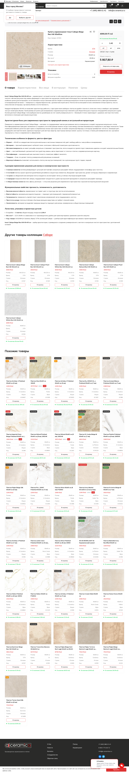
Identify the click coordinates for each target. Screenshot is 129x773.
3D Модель (26, 66)
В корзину (111, 72)
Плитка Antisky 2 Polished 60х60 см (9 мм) (64, 382)
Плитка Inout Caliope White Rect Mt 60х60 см (14, 319)
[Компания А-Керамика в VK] (100, 756)
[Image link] (19, 745)
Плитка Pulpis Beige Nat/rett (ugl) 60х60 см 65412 (111, 648)
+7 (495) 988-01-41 (105, 744)
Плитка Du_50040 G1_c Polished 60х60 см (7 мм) (87, 382)
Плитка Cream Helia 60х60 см (88, 595)
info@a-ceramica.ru (105, 751)
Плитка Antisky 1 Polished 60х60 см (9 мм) (15, 382)
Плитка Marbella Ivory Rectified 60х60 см (111, 542)
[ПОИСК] (104, 6)
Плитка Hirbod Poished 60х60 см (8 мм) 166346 (39, 435)
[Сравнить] (90, 32)
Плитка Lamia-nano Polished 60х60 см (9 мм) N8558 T (39, 542)
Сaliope (48, 235)
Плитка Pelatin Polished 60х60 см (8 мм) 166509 (111, 435)
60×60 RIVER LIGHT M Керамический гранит (87, 542)
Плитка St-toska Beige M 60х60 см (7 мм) (88, 435)
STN (93, 48)
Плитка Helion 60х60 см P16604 (39, 595)
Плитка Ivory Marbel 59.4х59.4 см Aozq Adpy (87, 488)
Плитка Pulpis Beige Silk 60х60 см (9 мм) (14, 488)
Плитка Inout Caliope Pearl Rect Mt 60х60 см (113, 266)
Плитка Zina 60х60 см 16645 (38, 382)
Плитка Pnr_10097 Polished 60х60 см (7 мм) (39, 488)
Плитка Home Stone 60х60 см (112, 595)
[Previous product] (111, 21)
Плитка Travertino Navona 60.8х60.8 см (40, 648)
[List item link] (59, 744)
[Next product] (119, 21)
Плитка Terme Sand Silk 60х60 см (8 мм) (14, 701)
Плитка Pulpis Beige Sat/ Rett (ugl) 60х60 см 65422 (64, 648)
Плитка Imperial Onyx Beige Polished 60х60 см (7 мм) (15, 435)
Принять (116, 770)
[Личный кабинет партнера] (122, 5)
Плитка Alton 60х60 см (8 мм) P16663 (64, 488)
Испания (92, 52)
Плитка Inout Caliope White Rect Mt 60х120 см (64, 266)
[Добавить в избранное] (94, 32)
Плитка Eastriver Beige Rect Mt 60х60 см (14, 648)
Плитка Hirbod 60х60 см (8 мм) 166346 (64, 435)
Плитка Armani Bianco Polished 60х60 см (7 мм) (112, 382)
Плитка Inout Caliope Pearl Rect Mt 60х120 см (39, 266)
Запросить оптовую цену (111, 66)
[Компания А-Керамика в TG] (103, 756)
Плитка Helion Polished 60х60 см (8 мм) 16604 (14, 595)
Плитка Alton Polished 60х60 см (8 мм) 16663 (63, 542)
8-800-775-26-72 (104, 748)
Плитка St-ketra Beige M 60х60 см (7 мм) (112, 488)
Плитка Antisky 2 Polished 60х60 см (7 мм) (15, 542)
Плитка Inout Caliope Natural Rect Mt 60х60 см (88, 266)
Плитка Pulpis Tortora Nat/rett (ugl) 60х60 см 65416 (87, 648)
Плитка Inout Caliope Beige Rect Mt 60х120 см (15, 266)
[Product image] (16, 367)
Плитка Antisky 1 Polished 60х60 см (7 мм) (64, 595)
